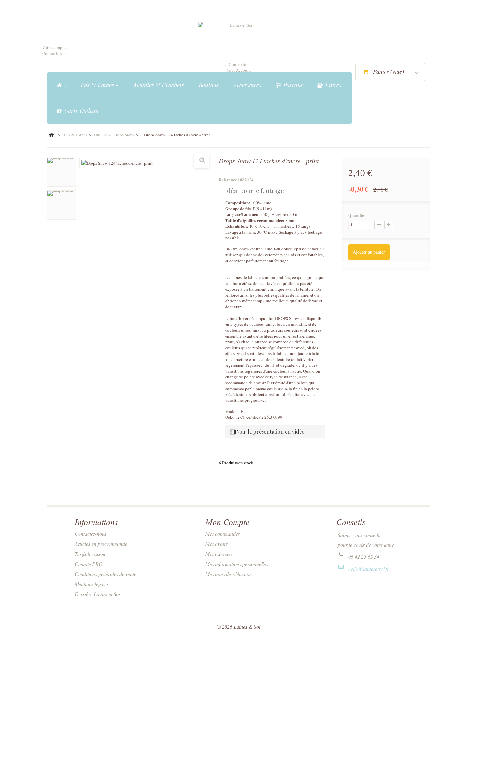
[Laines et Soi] (238, 39)
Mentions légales (92, 583)
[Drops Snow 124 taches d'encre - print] (61, 172)
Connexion (52, 53)
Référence (228, 180)
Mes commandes (222, 533)
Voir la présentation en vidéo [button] (270, 431)
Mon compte (227, 521)
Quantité (356, 215)
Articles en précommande (101, 543)
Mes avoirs (216, 543)
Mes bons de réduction (228, 573)
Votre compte (54, 47)
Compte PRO (89, 563)
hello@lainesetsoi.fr (368, 568)
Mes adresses (219, 553)
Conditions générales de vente (105, 573)
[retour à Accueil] (51, 135)
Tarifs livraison (90, 553)
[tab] (275, 431)
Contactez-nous (90, 533)
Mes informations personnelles (236, 563)
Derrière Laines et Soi (97, 594)
